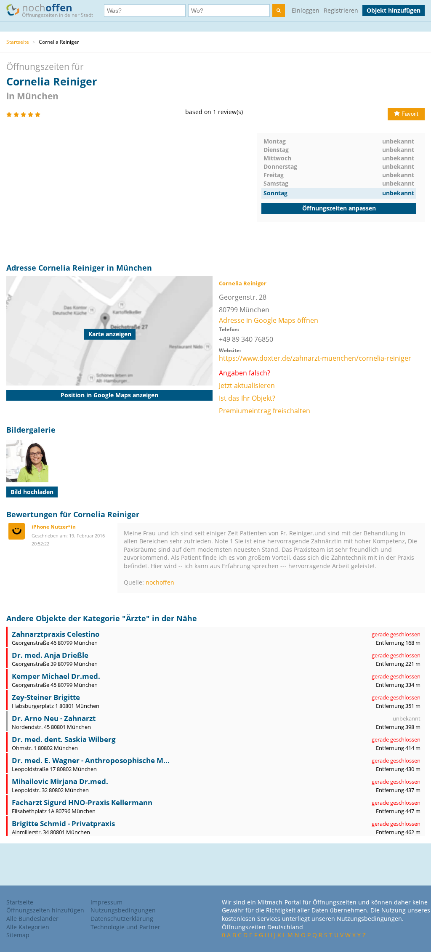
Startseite (17, 41)
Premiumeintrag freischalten (264, 410)
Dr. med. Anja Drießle (50, 655)
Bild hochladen (32, 492)
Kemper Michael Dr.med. (56, 676)
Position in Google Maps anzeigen (109, 395)
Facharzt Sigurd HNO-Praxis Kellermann (82, 802)
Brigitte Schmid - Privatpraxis (63, 823)
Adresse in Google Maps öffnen (268, 320)
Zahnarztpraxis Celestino (56, 634)
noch (57, 9)
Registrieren (341, 10)
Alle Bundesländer (32, 919)
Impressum (106, 902)
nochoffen (160, 582)
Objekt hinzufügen (393, 10)
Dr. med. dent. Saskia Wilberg (64, 739)
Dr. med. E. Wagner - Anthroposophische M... (91, 760)
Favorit (410, 114)
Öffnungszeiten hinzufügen (45, 910)
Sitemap (17, 935)
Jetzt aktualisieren (247, 385)
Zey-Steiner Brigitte (46, 697)
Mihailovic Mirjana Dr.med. (60, 781)
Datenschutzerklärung (121, 919)
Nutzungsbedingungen (123, 910)
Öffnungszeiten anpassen (339, 208)
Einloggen (305, 10)
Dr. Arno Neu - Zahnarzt (54, 718)
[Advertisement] (131, 192)
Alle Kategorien (27, 927)
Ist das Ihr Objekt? (247, 398)
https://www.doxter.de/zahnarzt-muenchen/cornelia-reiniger (315, 358)
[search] (278, 10)
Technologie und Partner (125, 927)
